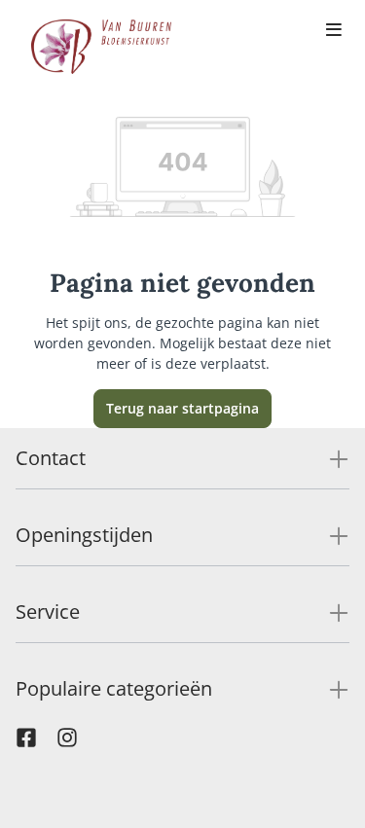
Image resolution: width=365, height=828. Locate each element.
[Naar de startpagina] (101, 46)
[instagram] (67, 742)
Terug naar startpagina (182, 408)
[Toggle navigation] (333, 31)
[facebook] (26, 742)
